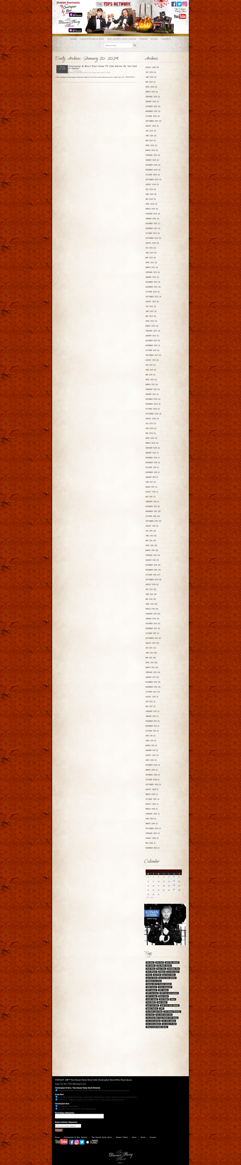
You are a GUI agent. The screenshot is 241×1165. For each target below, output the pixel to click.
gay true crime (151, 978)
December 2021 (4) (153, 340)
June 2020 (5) (151, 428)
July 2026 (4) (151, 72)
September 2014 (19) (153, 579)
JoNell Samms (151, 987)
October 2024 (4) (153, 174)
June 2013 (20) (151, 653)
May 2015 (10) (151, 540)
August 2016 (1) (152, 492)
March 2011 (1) (151, 745)
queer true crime (152, 1005)
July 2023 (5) (151, 248)
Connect (166, 39)
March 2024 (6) (152, 209)
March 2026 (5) (152, 92)
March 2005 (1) (152, 809)
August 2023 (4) (152, 243)
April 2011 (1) (151, 740)
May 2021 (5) (150, 375)
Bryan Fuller (161, 968)
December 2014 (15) (153, 565)
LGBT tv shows (151, 996)
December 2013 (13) (153, 623)
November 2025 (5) (153, 111)
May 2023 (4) (151, 257)
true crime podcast (168, 1021)
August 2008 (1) (152, 789)
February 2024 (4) (153, 214)
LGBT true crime (152, 993)
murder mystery (152, 999)
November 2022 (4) (153, 287)
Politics (173, 999)
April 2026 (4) (151, 87)
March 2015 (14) (152, 550)
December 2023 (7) (153, 223)
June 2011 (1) (150, 736)
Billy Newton (151, 965)
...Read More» (129, 77)
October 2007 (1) (152, 799)
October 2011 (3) (152, 731)
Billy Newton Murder (164, 965)
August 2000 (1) (152, 838)
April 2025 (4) (151, 145)
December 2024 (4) (153, 165)
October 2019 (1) (152, 467)
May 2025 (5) (151, 140)
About (143, 1137)
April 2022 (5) (151, 321)
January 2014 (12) (152, 618)
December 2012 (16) (153, 682)
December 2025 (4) (153, 106)
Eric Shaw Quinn (172, 972)
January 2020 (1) (152, 453)
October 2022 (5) (153, 292)
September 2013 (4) (153, 638)
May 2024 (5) (151, 199)
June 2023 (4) (151, 253)
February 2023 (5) (153, 272)
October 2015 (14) (153, 516)
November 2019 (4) (153, 462)
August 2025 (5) (152, 126)
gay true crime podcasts (167, 978)
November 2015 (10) (153, 511)
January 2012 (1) (152, 716)
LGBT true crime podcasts (169, 993)
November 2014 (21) (153, 570)
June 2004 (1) (151, 818)
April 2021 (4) (151, 379)
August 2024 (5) (152, 184)
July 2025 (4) (151, 131)
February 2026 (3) (153, 96)
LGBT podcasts (151, 990)
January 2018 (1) (152, 477)
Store (154, 39)
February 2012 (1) (152, 711)
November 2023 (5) (153, 228)
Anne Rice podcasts (172, 962)
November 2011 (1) (152, 726)
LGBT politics (163, 990)
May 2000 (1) (151, 843)
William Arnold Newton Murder (157, 1027)
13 (174, 881)
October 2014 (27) (153, 575)
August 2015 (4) (152, 526)
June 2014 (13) (151, 594)
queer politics (162, 1002)
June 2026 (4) (151, 77)
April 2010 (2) (151, 760)
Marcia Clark (163, 996)
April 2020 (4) (151, 438)
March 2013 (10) (152, 667)
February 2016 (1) (152, 501)
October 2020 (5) (153, 409)
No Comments (77, 71)
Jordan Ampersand (165, 987)
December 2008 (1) (153, 775)
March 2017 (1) (151, 487)
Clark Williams (151, 972)
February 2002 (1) (153, 833)
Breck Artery (150, 968)
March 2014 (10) (152, 609)
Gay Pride (157, 975)
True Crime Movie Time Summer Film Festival (162, 1018)
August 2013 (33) (152, 643)
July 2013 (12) (151, 648)
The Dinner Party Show (121, 39)
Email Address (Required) (66, 1122)
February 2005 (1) (153, 814)
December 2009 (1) (153, 765)
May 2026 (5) (151, 82)
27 (174, 889)
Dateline (161, 972)
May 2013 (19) (151, 657)
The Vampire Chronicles (172, 1011)
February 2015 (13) (153, 555)
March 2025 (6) (152, 150)
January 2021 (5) (152, 394)
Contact (153, 1137)
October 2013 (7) (152, 633)
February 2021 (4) (153, 389)
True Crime (92, 72)
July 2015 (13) (151, 531)
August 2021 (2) (152, 360)
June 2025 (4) (151, 135)
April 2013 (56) (151, 662)
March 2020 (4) (152, 443)
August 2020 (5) (152, 418)
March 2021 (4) (152, 384)
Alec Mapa (150, 962)
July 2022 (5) (151, 306)
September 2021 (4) (153, 355)
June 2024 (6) (151, 194)
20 (174, 885)
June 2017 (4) (151, 482)
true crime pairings (153, 1021)
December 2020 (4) (153, 399)
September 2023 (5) (153, 238)
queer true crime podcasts (170, 1005)
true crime (150, 1014)
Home (73, 39)
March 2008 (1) (152, 794)
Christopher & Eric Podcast (75, 1137)
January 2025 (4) (152, 160)
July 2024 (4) (151, 189)
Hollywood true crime (154, 981)
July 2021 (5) (151, 365)
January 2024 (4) (152, 218)
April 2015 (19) (151, 545)
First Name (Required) (64, 1113)
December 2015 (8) (153, 506)
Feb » (152, 897)
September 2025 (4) (153, 121)
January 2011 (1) (152, 750)
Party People (164, 999)
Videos (143, 39)
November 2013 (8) (153, 628)
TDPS (161, 1008)
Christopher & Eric (92, 39)
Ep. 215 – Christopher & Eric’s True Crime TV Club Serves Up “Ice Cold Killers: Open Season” (96, 67)
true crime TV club (169, 1024)
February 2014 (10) (153, 614)
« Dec (147, 897)
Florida (149, 975)
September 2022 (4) (153, 296)
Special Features (152, 1008)
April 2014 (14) (151, 604)
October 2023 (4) (153, 233)
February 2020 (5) (153, 448)
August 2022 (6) (152, 301)
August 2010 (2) (152, 755)
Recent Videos (122, 1137)
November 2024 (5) (153, 170)
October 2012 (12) (153, 692)
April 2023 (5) (151, 262)
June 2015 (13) (151, 536)
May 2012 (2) (151, 706)
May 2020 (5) (151, 433)
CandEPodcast (69, 72)
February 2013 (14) (153, 672)
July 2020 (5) (151, 423)
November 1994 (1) (152, 848)
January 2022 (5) (152, 335)
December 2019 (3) (153, 457)
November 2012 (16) (153, 687)
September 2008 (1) (153, 784)
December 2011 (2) (153, 721)
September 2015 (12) (153, 521)
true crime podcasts (153, 1024)
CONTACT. (60, 1080)
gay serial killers (169, 975)
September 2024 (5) (153, 179)
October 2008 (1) (152, 779)
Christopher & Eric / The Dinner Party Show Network (77, 1088)
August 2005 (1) (152, 804)
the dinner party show (154, 1011)
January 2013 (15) (152, 677)
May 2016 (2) (150, 496)
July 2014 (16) (151, 589)
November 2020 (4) (153, 404)
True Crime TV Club (103, 72)
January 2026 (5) (152, 101)
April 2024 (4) (151, 204)
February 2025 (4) (153, 155)
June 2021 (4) (151, 370)
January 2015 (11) (152, 560)
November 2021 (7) (153, 345)
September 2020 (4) (153, 414)
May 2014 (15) (151, 599)
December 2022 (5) (153, 282)
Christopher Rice (173, 968)
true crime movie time (163, 1014)
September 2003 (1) (153, 828)
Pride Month (151, 1002)
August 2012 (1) (152, 696)
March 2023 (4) (152, 267)
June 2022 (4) (151, 311)
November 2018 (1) (153, 472)
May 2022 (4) (151, 316)
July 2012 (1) (150, 701)
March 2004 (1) (152, 823)
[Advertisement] (120, 1053)
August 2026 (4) (152, 67)
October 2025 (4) (153, 116)
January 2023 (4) (152, 277)
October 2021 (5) (152, 350)
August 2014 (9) (152, 584)
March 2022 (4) (152, 326)
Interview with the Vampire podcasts (159, 984)
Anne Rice (159, 962)
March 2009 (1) (152, 770)
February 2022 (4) (153, 331)
